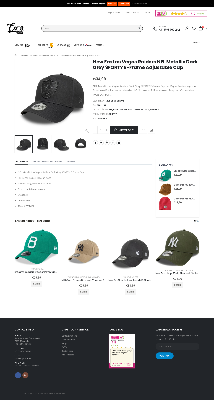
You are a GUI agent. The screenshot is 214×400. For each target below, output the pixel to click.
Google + (112, 142)
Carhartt (124, 3)
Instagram (25, 375)
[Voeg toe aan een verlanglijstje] (143, 130)
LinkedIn (107, 142)
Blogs (64, 343)
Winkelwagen (132, 12)
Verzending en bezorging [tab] (47, 161)
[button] (195, 221)
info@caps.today (23, 358)
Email (118, 142)
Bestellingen (67, 350)
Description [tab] (21, 161)
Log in (147, 12)
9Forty (108, 109)
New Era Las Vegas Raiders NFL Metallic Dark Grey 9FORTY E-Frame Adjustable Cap (145, 64)
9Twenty (71, 277)
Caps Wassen (68, 339)
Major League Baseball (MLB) (87, 277)
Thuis (16, 55)
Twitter (101, 142)
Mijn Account (114, 12)
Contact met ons (69, 335)
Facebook (95, 142)
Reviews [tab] (70, 161)
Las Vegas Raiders (122, 109)
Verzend (164, 355)
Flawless (134, 277)
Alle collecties (68, 354)
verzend (139, 28)
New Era (112, 3)
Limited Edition (141, 109)
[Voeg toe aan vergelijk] (151, 130)
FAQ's (64, 347)
